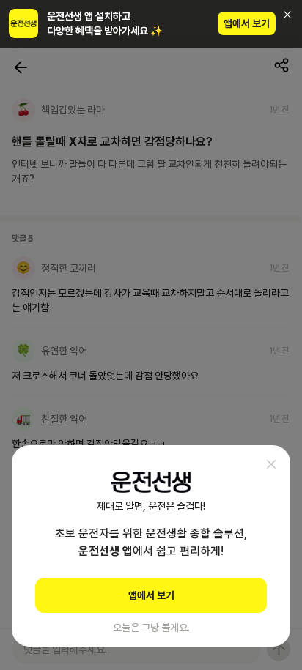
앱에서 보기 (247, 23)
